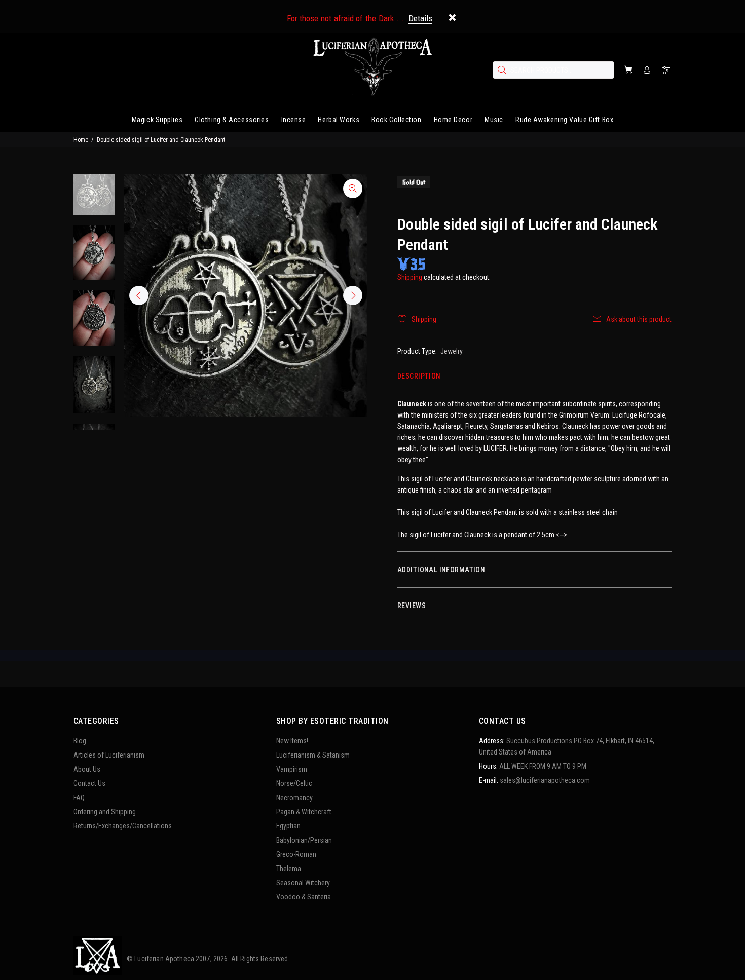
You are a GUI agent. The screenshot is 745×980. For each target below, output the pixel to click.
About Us (86, 769)
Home (80, 139)
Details (420, 18)
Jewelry (451, 351)
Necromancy (294, 798)
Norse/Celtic (294, 783)
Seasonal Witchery (303, 883)
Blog (79, 741)
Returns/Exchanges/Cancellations (122, 826)
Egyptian (288, 826)
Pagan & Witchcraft (303, 812)
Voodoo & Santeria (303, 897)
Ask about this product (639, 319)
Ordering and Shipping (104, 812)
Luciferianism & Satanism (313, 755)
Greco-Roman (296, 854)
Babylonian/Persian (304, 840)
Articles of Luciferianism (108, 755)
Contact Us (89, 783)
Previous (138, 295)
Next (352, 295)
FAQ (79, 798)
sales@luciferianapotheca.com (545, 780)
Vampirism (291, 769)
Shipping (409, 277)
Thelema (288, 868)
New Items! (292, 741)
